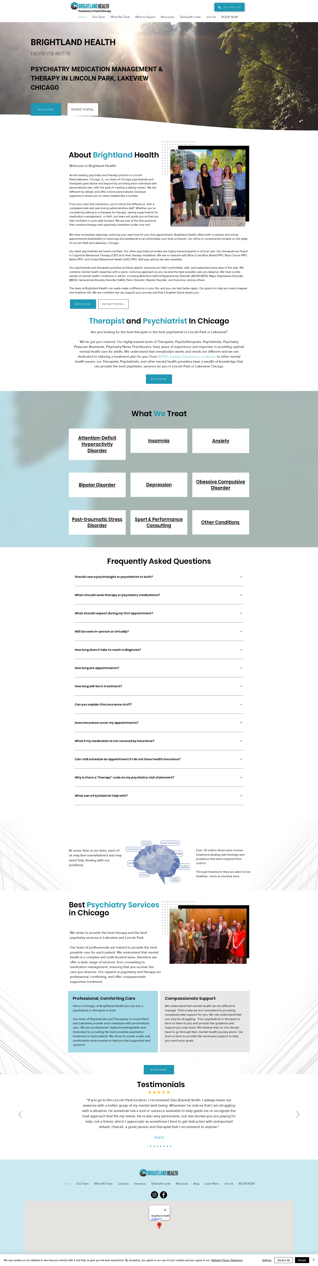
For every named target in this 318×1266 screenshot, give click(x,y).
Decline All (284, 1260)
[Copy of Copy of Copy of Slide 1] (157, 1146)
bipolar (210, 356)
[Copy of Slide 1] (150, 1146)
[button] (212, 1183)
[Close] (313, 1260)
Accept (302, 1260)
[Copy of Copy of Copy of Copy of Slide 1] (160, 1146)
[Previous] (20, 1114)
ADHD (163, 356)
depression (190, 356)
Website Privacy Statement (227, 1260)
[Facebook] (163, 1194)
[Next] (298, 1114)
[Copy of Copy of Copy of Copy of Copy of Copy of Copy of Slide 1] (170, 1146)
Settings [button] (266, 1260)
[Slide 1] (147, 1146)
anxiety (174, 356)
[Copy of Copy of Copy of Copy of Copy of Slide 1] (164, 1146)
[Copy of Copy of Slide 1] (154, 1146)
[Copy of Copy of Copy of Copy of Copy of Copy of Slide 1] (167, 1146)
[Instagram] (154, 1194)
